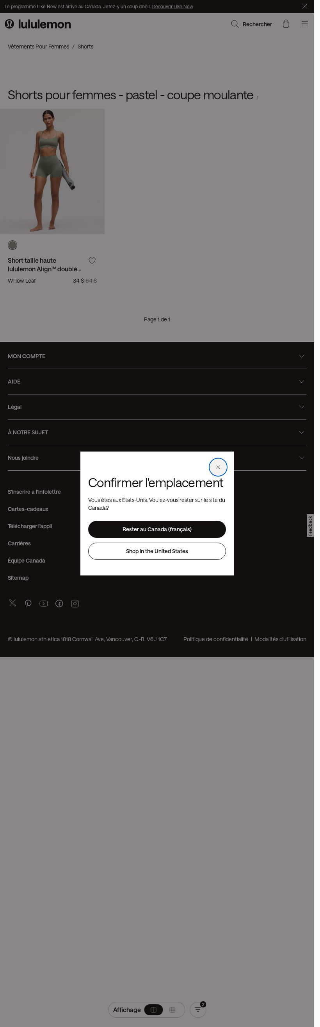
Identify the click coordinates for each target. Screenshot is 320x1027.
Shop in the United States (157, 551)
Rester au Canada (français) (157, 529)
